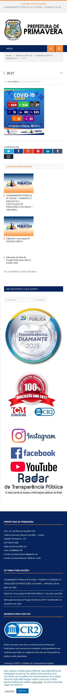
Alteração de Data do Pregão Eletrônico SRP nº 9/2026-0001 (18, 260)
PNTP (16, 663)
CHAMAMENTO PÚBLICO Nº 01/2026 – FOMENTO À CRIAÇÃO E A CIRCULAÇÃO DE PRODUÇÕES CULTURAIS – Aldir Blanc (19, 202)
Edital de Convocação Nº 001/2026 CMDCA (33, 7)
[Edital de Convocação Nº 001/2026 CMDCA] (19, 226)
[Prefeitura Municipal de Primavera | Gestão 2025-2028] (33, 29)
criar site (23, 644)
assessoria (25, 648)
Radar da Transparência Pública (38, 663)
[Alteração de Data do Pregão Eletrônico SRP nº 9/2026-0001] (19, 251)
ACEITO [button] (22, 690)
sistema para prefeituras (42, 644)
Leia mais (37, 682)
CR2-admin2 (13, 81)
